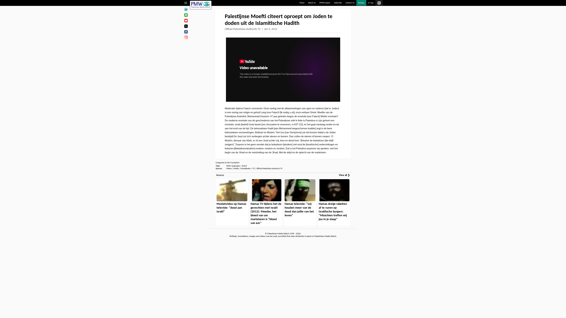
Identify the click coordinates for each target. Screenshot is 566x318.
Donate (361, 3)
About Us (312, 3)
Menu (302, 3)
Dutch (244, 166)
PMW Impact (324, 3)
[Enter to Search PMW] (379, 3)
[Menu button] (185, 3)
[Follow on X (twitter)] (186, 26)
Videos (229, 169)
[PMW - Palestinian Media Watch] (201, 5)
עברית (371, 3)
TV (253, 169)
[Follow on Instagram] (186, 38)
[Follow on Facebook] (186, 32)
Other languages (233, 166)
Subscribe (338, 3)
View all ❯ (344, 175)
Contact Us (349, 3)
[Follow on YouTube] (186, 21)
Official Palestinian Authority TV (243, 29)
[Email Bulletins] (186, 10)
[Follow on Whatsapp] (186, 15)
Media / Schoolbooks (241, 169)
